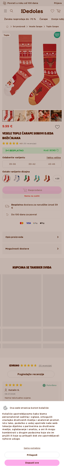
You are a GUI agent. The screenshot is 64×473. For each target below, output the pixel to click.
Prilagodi (32, 455)
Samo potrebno (32, 448)
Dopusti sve (32, 463)
